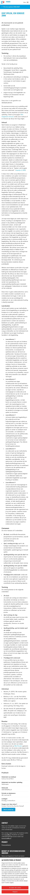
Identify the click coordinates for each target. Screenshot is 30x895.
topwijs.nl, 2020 (20, 170)
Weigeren (15, 891)
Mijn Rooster (18, 746)
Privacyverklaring (6, 845)
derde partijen (17, 863)
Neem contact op (8, 809)
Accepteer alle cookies (15, 887)
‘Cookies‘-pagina (9, 882)
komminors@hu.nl (6, 838)
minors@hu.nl (7, 834)
